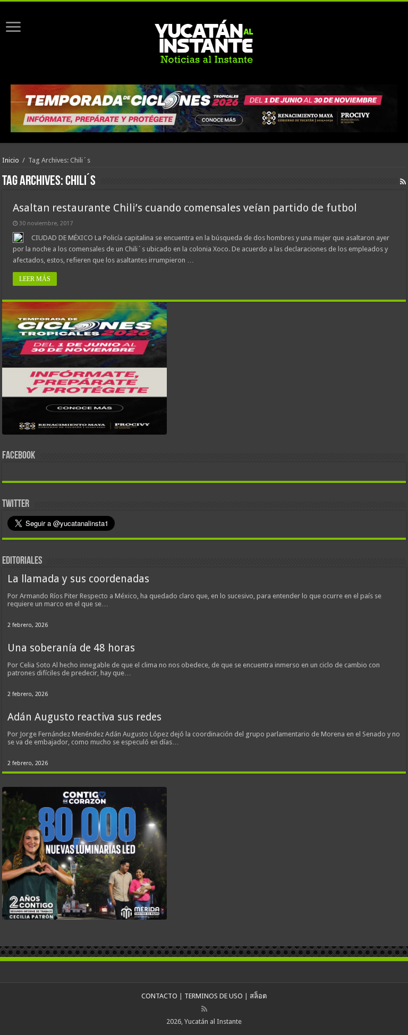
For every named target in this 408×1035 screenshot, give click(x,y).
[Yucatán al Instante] (204, 41)
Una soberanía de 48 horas (71, 648)
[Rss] (204, 1009)
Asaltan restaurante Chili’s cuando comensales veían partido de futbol (185, 207)
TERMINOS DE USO (213, 996)
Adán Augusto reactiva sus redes (84, 717)
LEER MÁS (34, 279)
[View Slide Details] (84, 370)
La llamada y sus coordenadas (78, 579)
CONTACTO (159, 996)
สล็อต (258, 996)
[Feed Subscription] (403, 181)
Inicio (10, 160)
